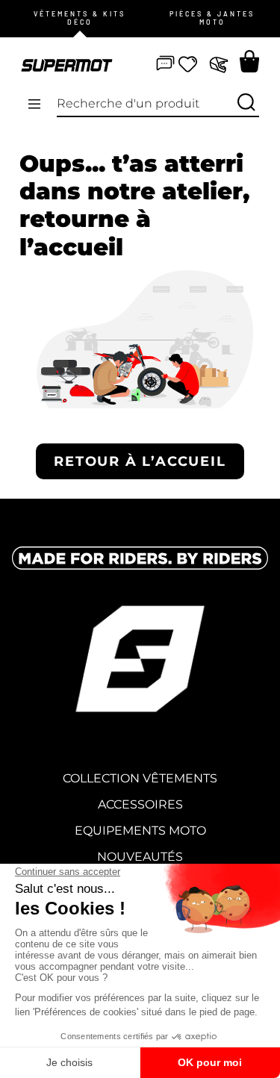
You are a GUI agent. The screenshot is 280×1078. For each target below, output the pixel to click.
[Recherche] (246, 103)
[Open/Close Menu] (34, 104)
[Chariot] (249, 61)
